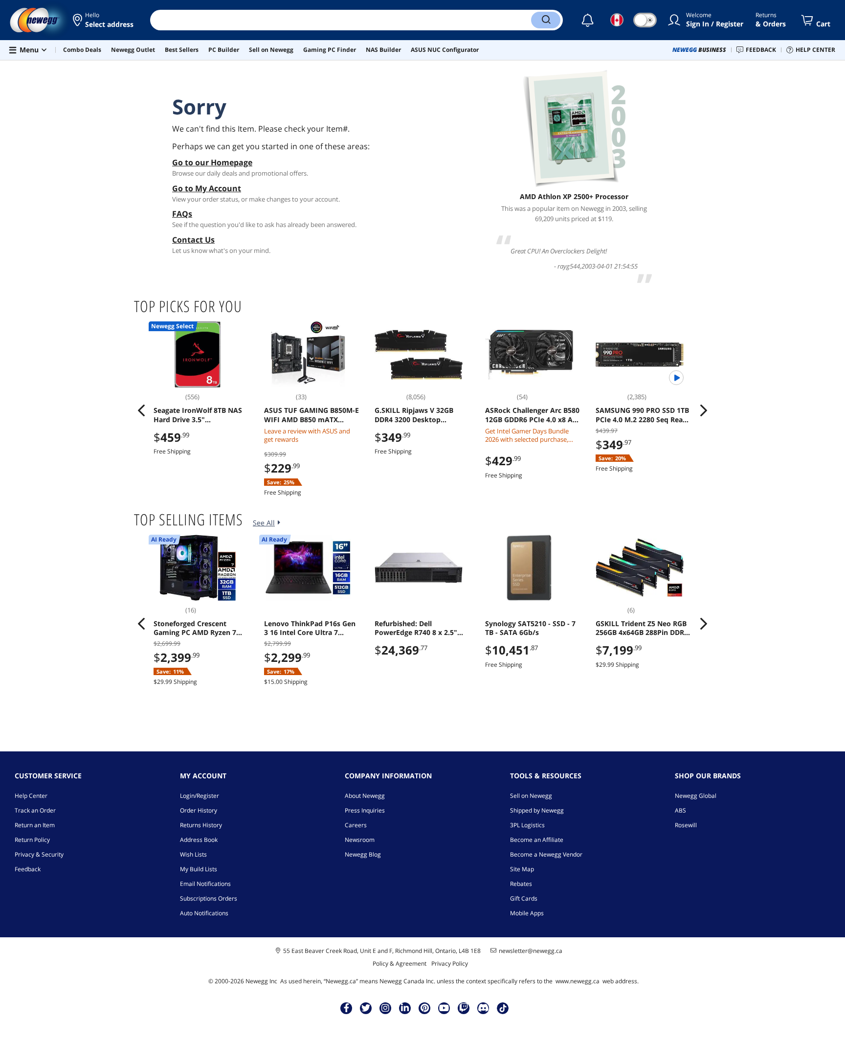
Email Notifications (205, 884)
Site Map (522, 869)
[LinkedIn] (405, 1007)
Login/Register (199, 796)
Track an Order (35, 810)
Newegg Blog (363, 854)
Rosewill (686, 825)
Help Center (31, 796)
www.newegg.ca (578, 981)
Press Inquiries (365, 810)
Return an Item (35, 825)
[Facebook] (346, 1007)
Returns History (201, 825)
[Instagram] (385, 1007)
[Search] (545, 20)
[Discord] (483, 1007)
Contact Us (193, 239)
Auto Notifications (204, 913)
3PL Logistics (527, 825)
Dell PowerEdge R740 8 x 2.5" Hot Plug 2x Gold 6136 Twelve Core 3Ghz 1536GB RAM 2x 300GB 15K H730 (418, 628)
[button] (104, 20)
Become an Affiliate (536, 840)
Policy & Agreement (399, 963)
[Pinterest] (425, 1007)
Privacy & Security (39, 854)
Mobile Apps (527, 913)
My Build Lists (198, 869)
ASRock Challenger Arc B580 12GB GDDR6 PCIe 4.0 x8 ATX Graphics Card (533, 415)
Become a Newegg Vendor (546, 854)
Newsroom (360, 840)
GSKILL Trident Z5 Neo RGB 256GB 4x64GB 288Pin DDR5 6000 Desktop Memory (642, 628)
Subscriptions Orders (208, 898)
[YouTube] (444, 1007)
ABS (680, 810)
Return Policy (32, 840)
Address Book (199, 840)
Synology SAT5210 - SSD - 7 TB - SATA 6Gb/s (530, 628)
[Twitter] (365, 1007)
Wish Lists (193, 854)
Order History (198, 810)
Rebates (521, 884)
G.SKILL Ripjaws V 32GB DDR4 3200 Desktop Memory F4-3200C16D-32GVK (414, 415)
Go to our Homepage (212, 162)
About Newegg (365, 796)
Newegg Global (695, 796)
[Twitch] (463, 1007)
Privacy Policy (449, 963)
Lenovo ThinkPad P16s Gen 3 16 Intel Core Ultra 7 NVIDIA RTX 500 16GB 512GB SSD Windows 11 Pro (311, 628)
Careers (356, 825)
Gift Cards (523, 898)
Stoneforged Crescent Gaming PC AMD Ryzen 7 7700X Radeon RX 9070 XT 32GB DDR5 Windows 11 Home (197, 628)
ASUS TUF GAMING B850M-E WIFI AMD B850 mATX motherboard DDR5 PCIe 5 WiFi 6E (311, 415)
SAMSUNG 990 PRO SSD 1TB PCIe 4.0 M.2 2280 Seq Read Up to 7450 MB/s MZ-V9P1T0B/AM (642, 415)
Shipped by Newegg (537, 810)
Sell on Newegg (531, 796)
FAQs (182, 213)
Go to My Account (206, 188)
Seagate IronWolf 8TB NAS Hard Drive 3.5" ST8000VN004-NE (198, 415)
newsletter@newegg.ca (530, 951)
